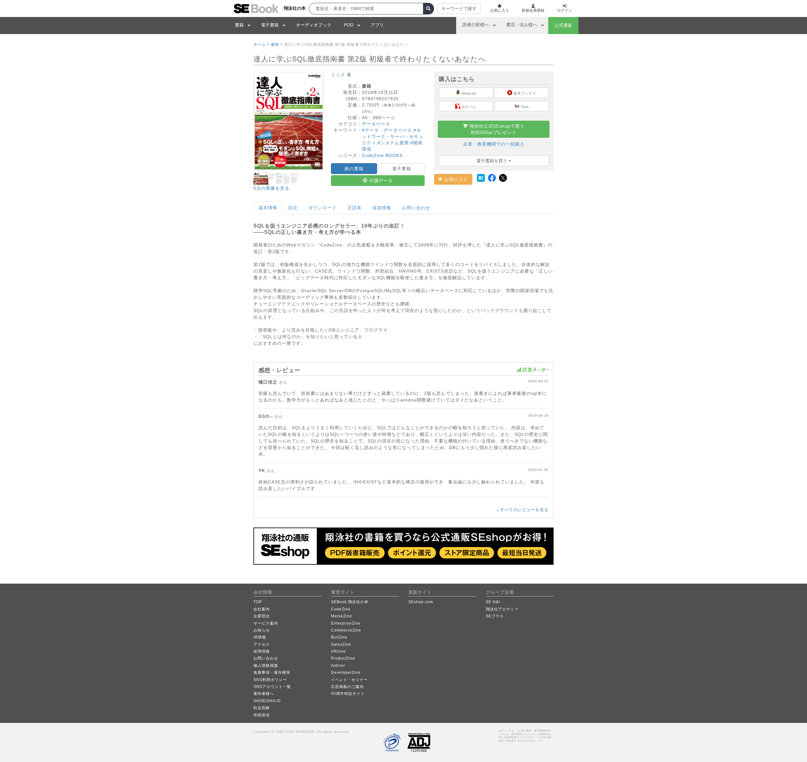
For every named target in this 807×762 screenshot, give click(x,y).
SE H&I (493, 602)
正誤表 (354, 207)
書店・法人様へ (521, 24)
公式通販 (563, 25)
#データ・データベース (387, 130)
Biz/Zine (339, 637)
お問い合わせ (416, 207)
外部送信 (261, 715)
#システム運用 (393, 142)
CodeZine (341, 609)
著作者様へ (263, 693)
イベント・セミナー (349, 680)
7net (524, 107)
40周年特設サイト (348, 693)
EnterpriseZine (346, 623)
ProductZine (343, 658)
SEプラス (495, 616)
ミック (338, 74)
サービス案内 (265, 623)
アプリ (377, 24)
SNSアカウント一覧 (272, 686)
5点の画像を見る (271, 188)
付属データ (380, 180)
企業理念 (261, 616)
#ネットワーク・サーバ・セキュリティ (392, 136)
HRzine (338, 651)
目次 (293, 207)
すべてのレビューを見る (524, 509)
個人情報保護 (265, 665)
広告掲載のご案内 (347, 686)
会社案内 (261, 609)
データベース (376, 123)
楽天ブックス (524, 93)
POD (348, 24)
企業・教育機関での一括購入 (494, 144)
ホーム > (261, 44)
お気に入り (455, 179)
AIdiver (338, 665)
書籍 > (277, 44)
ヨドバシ (468, 107)
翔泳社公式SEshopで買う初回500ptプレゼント (496, 129)
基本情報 (267, 207)
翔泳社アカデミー (502, 609)
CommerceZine (346, 630)
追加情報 (381, 207)
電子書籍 (270, 24)
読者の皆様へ (475, 24)
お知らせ (261, 630)
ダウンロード (322, 207)
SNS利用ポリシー (270, 680)
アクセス (261, 644)
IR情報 (259, 637)
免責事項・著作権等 (271, 672)
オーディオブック (313, 24)
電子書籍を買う (492, 160)
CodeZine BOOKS (382, 155)
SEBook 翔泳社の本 (350, 602)
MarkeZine (341, 616)
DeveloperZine (346, 672)
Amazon (468, 93)
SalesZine (341, 644)
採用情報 (261, 651)
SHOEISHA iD (267, 701)
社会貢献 (261, 708)
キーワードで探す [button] (459, 8)
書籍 (239, 24)
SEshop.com (420, 602)
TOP (257, 602)
